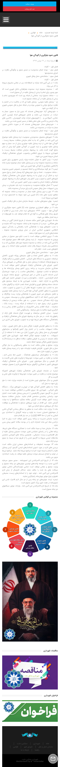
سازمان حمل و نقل (45, 747)
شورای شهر (28, 747)
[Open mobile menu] (6, 19)
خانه (47, 743)
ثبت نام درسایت (30, 9)
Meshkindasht (22, 761)
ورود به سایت (29, 4)
